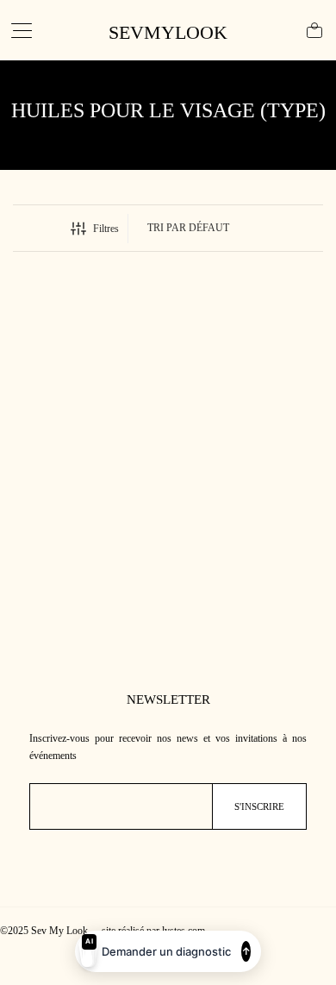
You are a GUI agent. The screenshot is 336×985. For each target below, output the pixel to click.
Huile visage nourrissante (55, 452)
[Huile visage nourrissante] (87, 368)
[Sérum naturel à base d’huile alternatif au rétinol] (249, 368)
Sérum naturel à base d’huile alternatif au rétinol (242, 459)
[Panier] (314, 30)
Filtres (106, 229)
